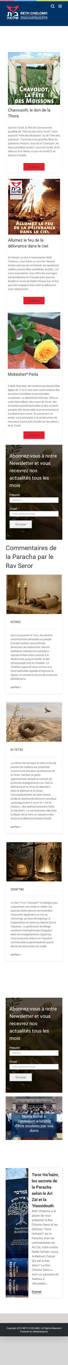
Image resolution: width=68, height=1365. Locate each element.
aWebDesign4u (40, 1331)
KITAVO (16, 622)
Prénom (14, 495)
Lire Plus (15, 687)
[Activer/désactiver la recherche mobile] (53, 6)
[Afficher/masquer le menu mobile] (60, 6)
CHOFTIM (17, 889)
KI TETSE (17, 750)
